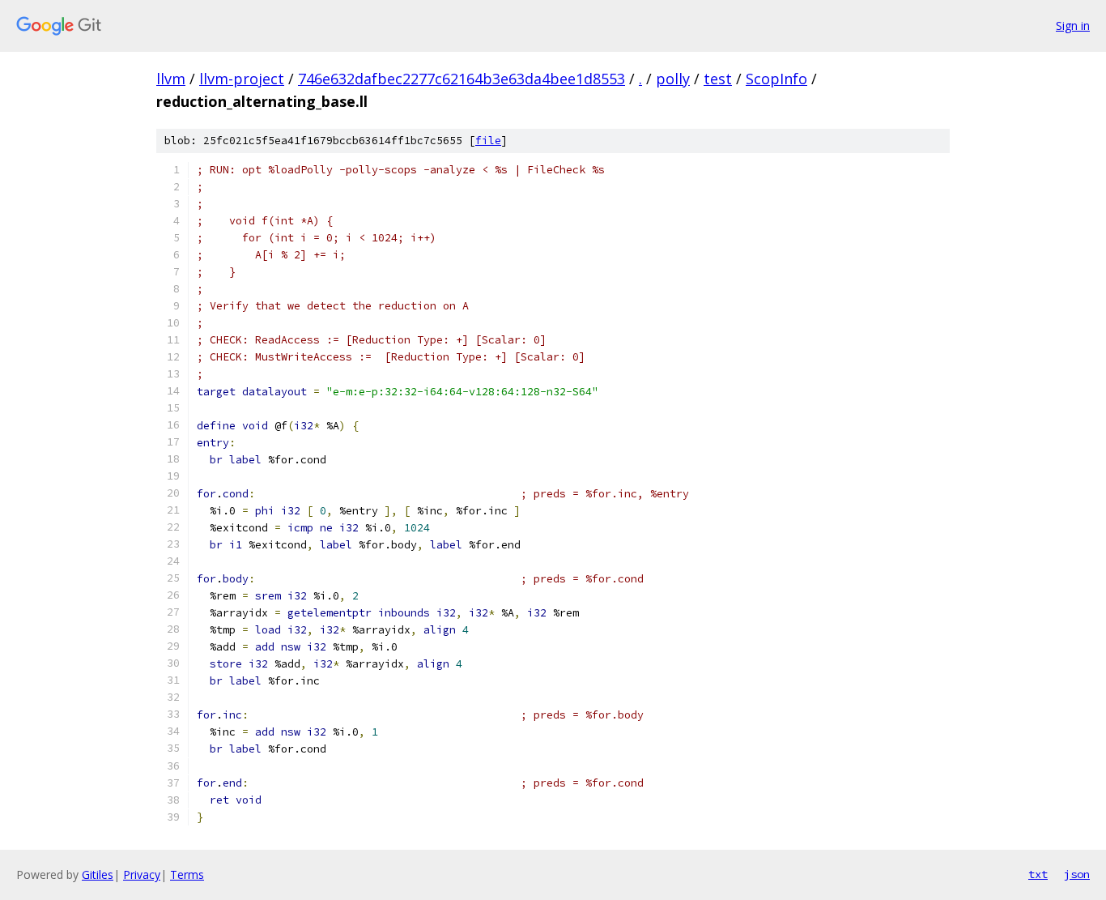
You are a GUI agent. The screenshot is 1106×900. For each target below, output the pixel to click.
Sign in (1073, 25)
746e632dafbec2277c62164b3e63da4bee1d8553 (461, 78)
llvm (170, 78)
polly (673, 78)
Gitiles (97, 874)
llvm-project (241, 78)
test (718, 78)
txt (1038, 874)
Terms (187, 874)
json (1077, 874)
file (488, 140)
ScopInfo (776, 78)
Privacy (141, 874)
